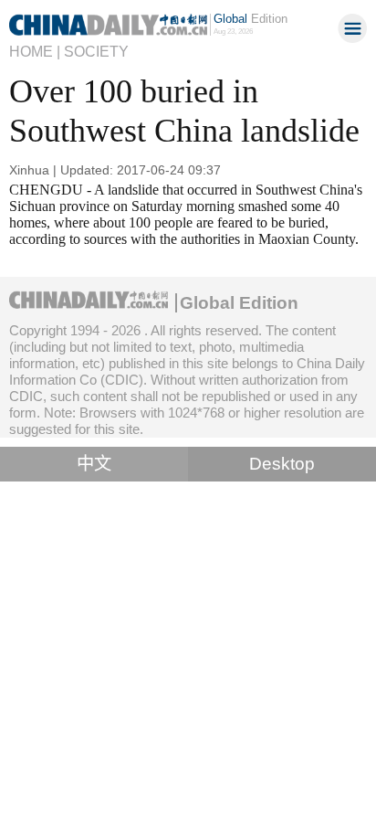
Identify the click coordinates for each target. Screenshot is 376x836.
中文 (94, 463)
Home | (34, 51)
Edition (250, 19)
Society (96, 51)
